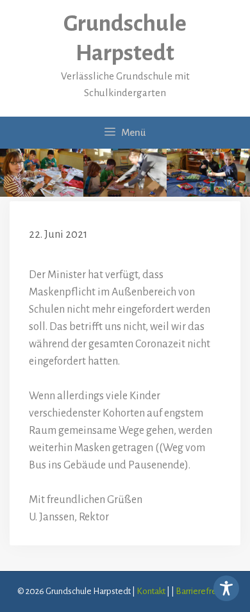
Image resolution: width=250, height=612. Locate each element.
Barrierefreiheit (204, 591)
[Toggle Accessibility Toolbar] (226, 588)
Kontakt (151, 591)
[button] (23, 589)
